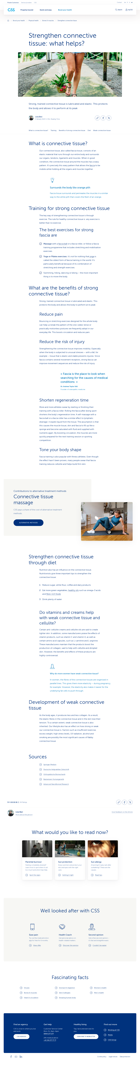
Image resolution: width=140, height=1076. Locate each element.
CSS (35, 2)
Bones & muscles (30, 993)
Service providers (26, 2)
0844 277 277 (49, 1034)
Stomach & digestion (67, 988)
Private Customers (13, 2)
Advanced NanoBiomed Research (56, 784)
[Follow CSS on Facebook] (11, 1056)
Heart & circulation (31, 998)
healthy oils (73, 590)
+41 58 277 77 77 (50, 1040)
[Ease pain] (40, 935)
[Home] (8, 21)
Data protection (125, 1056)
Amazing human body (67, 998)
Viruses (26, 988)
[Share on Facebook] (103, 118)
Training (53, 130)
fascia (92, 165)
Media (110, 1035)
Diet (89, 130)
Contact (119, 2)
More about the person (24, 815)
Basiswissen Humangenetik (53, 779)
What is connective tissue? (38, 130)
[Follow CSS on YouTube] (16, 1056)
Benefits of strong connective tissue (72, 130)
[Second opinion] (99, 935)
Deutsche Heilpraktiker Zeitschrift (56, 769)
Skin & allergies (64, 993)
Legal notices (113, 1056)
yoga (92, 256)
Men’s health (99, 993)
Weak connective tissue (102, 130)
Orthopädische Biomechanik (54, 774)
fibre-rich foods (53, 594)
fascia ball (62, 244)
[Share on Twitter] (108, 118)
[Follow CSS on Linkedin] (21, 1056)
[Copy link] (97, 118)
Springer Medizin (49, 764)
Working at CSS (114, 1030)
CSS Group (112, 1040)
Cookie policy (101, 1056)
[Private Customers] (11, 9)
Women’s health (100, 988)
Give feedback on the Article (122, 812)
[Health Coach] (70, 935)
